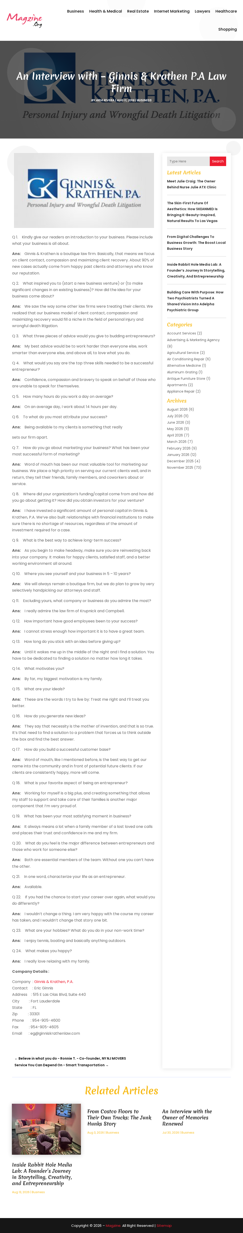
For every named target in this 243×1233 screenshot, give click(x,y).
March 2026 (177, 441)
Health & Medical (105, 11)
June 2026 (175, 422)
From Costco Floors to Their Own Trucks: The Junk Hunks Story (119, 1117)
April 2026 (175, 435)
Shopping (227, 29)
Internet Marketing (172, 11)
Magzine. (113, 1225)
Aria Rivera (105, 100)
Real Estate (138, 11)
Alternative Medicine (184, 365)
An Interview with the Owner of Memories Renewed (187, 1117)
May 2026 (175, 428)
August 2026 (177, 409)
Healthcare (226, 11)
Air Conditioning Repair (185, 359)
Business (75, 11)
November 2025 (180, 467)
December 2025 (180, 461)
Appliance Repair (181, 391)
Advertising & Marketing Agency (193, 340)
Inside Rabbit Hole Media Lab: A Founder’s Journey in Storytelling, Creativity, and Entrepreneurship (196, 270)
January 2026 (178, 454)
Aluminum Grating (182, 372)
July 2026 (174, 416)
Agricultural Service (183, 352)
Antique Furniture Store (186, 378)
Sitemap (164, 1225)
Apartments (177, 385)
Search (218, 161)
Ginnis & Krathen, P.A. (53, 981)
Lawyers (202, 11)
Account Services (181, 333)
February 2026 (179, 448)
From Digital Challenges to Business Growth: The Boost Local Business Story (196, 242)
